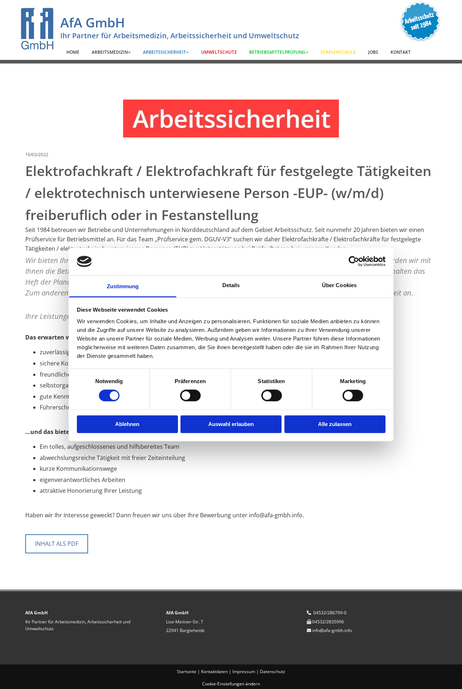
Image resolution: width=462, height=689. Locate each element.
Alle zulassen (335, 424)
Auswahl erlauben (231, 424)
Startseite (186, 671)
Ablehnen (127, 424)
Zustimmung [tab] (123, 286)
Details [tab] (231, 285)
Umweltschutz (219, 52)
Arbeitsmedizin (110, 52)
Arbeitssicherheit (164, 52)
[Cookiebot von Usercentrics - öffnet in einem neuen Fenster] (353, 261)
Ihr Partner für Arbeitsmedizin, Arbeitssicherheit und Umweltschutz (179, 35)
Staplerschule (338, 52)
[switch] (190, 395)
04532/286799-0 (329, 613)
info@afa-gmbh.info (332, 630)
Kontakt (401, 52)
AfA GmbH (92, 22)
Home (72, 52)
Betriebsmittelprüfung (277, 52)
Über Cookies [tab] (339, 285)
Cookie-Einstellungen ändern (231, 684)
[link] (111, 52)
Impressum (243, 671)
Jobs (373, 52)
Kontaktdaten (214, 671)
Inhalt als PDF (56, 544)
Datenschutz (272, 671)
